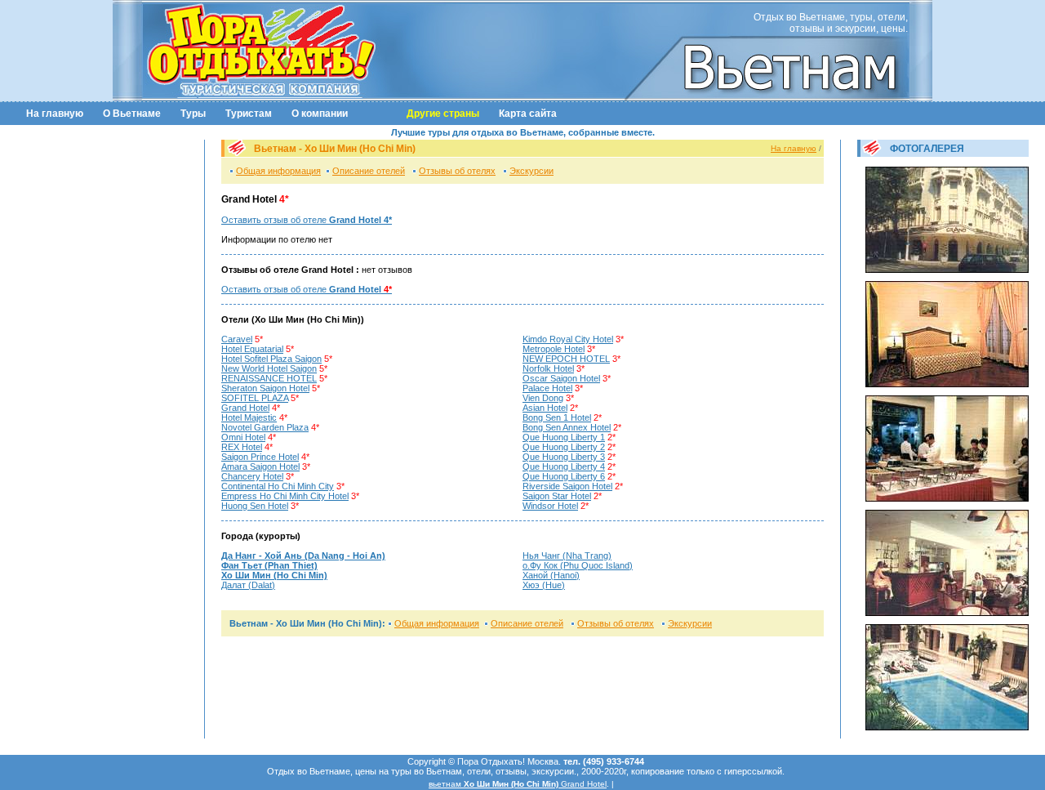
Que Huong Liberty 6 (563, 476)
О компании (319, 113)
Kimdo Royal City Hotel (567, 339)
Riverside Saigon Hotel (567, 486)
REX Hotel (241, 447)
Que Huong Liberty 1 (563, 437)
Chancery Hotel (252, 476)
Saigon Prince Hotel (260, 457)
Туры (193, 113)
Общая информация (278, 171)
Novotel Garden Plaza (265, 427)
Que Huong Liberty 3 (563, 457)
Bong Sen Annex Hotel (566, 427)
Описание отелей (368, 171)
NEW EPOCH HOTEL (566, 359)
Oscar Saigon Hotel (561, 378)
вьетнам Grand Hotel (518, 783)
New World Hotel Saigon (269, 368)
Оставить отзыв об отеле (306, 220)
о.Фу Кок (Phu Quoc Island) (577, 565)
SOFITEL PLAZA (254, 398)
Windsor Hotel (550, 506)
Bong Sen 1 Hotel (556, 417)
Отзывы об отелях (457, 171)
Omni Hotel (243, 437)
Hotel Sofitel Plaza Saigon (271, 359)
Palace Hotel (547, 388)
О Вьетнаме (132, 113)
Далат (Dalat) (248, 585)
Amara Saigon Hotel (260, 466)
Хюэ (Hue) (543, 585)
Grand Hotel (245, 408)
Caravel (236, 339)
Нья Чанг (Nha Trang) (566, 555)
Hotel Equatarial (252, 349)
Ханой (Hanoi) (551, 575)
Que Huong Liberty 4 (563, 466)
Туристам (248, 113)
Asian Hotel (544, 408)
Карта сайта (528, 113)
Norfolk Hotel (548, 368)
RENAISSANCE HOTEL (269, 378)
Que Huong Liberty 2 (563, 447)
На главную (54, 113)
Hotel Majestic (249, 417)
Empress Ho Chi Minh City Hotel (285, 496)
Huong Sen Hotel (254, 506)
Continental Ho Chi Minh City (277, 486)
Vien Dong (542, 398)
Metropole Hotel (553, 349)
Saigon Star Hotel (556, 496)
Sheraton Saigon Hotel (265, 388)
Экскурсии (531, 171)
